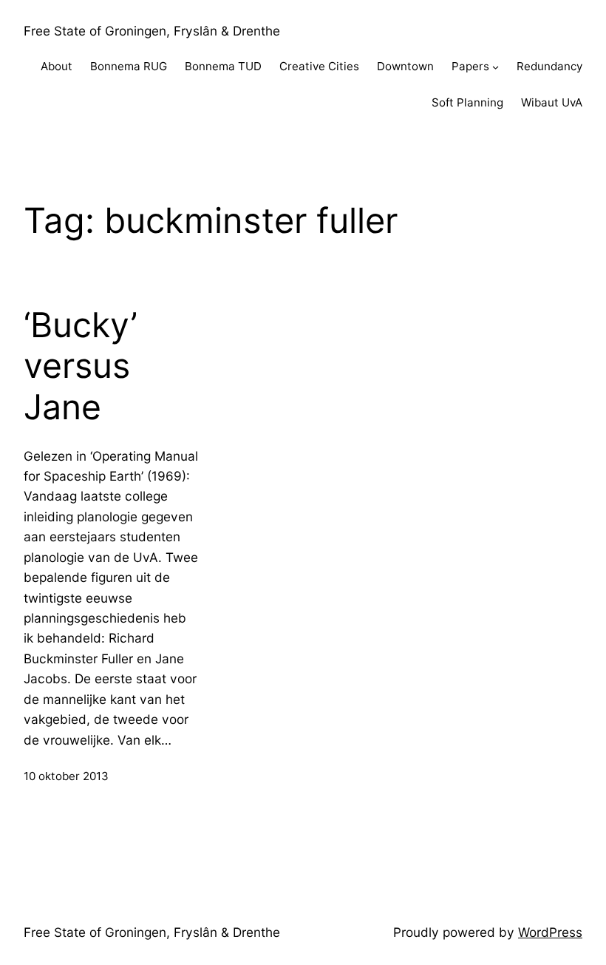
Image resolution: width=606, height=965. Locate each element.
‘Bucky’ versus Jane (80, 366)
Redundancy (549, 66)
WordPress (550, 932)
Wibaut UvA (551, 102)
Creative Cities (319, 66)
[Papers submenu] (495, 67)
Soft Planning (467, 102)
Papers (470, 66)
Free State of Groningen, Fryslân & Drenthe (152, 30)
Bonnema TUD (223, 66)
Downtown (405, 66)
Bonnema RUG (128, 66)
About (56, 66)
